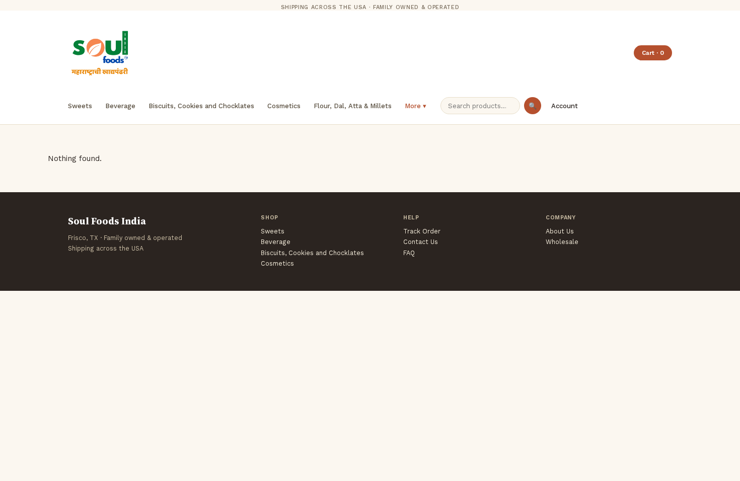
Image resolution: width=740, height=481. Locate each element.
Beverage (120, 106)
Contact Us (420, 242)
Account (564, 106)
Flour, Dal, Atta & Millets (353, 106)
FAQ (409, 253)
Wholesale (562, 242)
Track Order (421, 231)
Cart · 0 (653, 52)
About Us (560, 231)
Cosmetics (284, 106)
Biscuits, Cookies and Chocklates (201, 106)
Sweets (80, 106)
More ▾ (415, 106)
